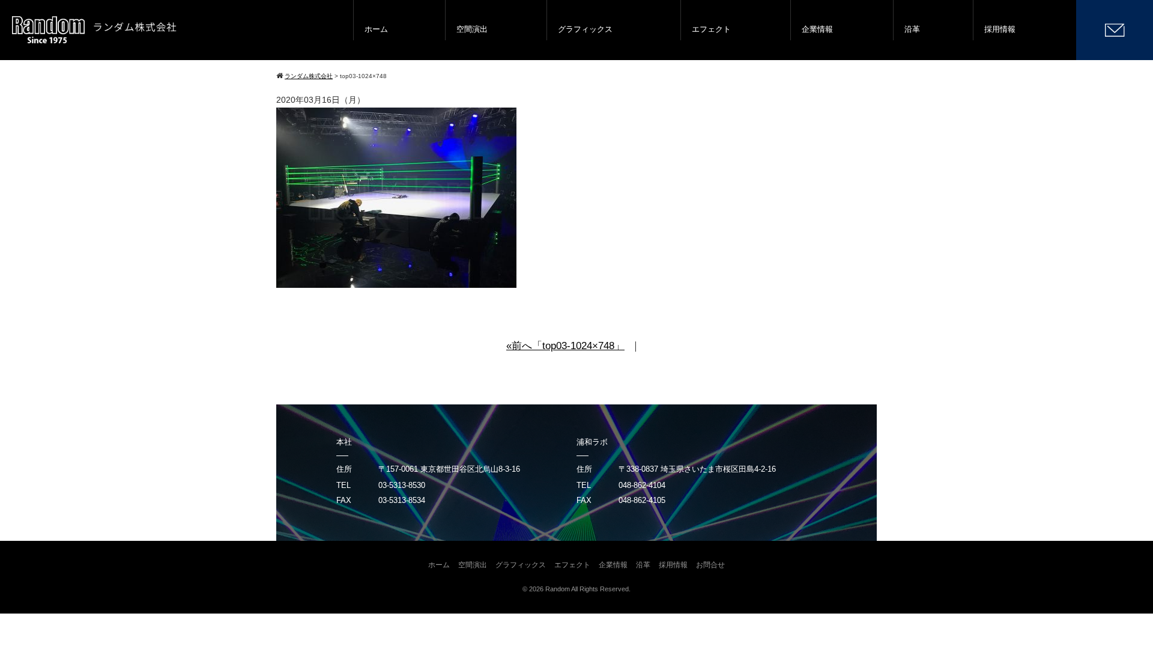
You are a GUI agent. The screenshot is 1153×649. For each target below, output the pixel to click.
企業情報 (817, 29)
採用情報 (999, 29)
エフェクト (711, 29)
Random (557, 589)
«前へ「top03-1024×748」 (565, 346)
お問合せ (710, 565)
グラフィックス (585, 29)
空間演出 (472, 29)
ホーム (376, 29)
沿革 (912, 29)
